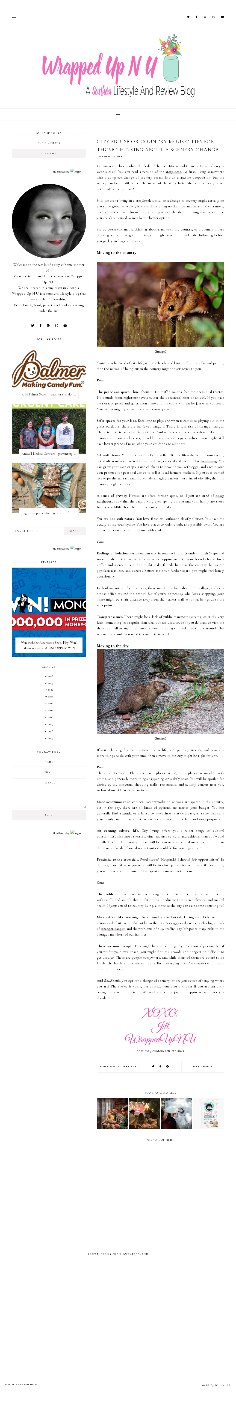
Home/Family (110, 1066)
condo (127, 813)
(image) (160, 351)
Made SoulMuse (216, 1386)
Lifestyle (128, 1066)
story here (173, 172)
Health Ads (59, 171)
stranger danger (113, 929)
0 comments (202, 1066)
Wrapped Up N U (28, 1385)
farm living (209, 461)
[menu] (14, 17)
